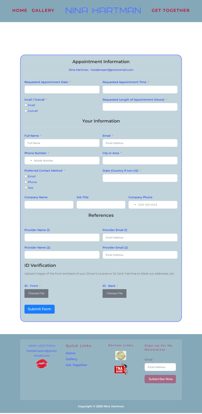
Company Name (36, 197)
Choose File (36, 293)
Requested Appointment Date (46, 82)
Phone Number (35, 153)
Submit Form (39, 309)
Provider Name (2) (37, 247)
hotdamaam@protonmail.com (112, 70)
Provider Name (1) (37, 230)
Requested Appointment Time (124, 82)
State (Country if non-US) (120, 170)
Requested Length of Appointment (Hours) (133, 99)
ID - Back (109, 286)
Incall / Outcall (34, 99)
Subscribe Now (161, 379)
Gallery (71, 359)
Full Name (31, 135)
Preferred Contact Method (43, 170)
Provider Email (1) (115, 230)
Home (71, 353)
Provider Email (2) (115, 247)
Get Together (76, 365)
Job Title (83, 197)
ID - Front (31, 286)
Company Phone (140, 197)
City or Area (111, 153)
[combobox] (29, 160)
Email (106, 135)
